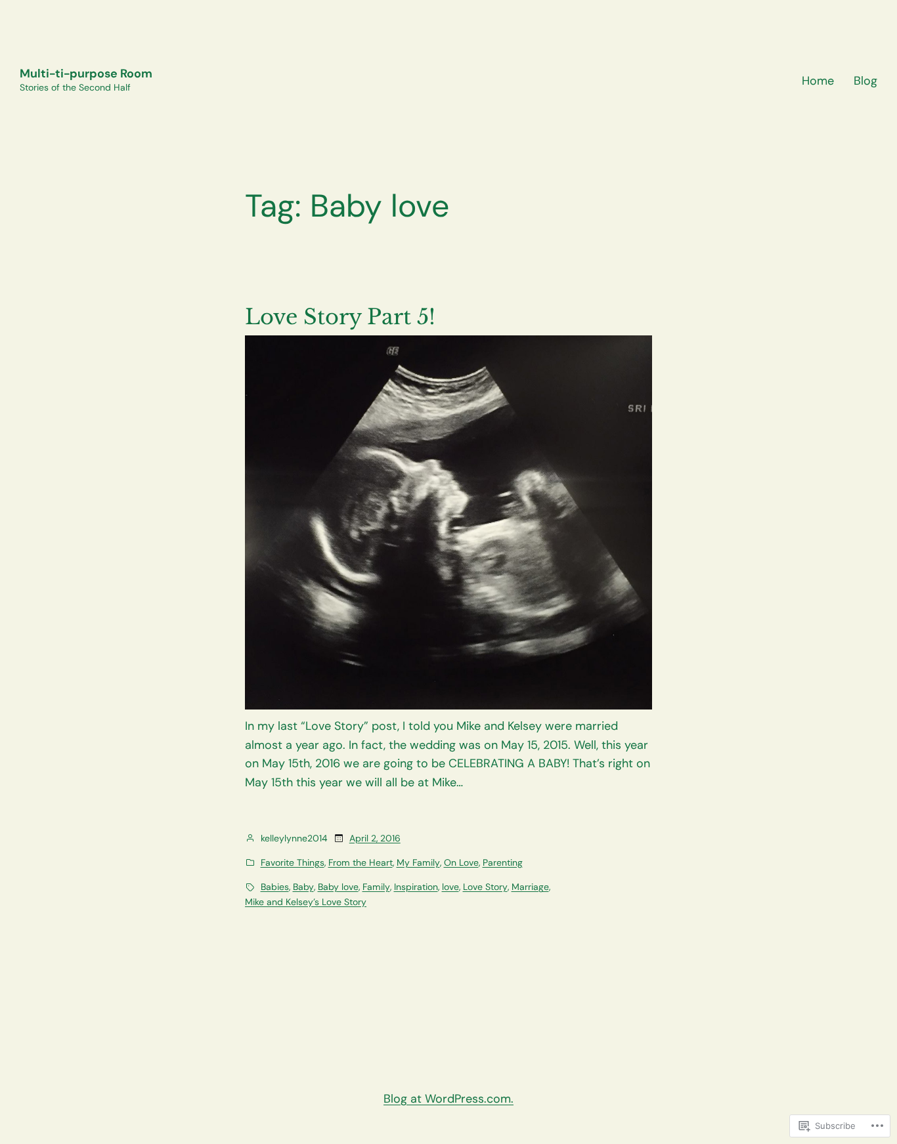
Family (376, 887)
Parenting (503, 862)
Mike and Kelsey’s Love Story (305, 902)
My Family (418, 862)
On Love (461, 862)
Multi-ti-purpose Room (86, 73)
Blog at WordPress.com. (448, 1099)
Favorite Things (292, 862)
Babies (275, 887)
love (450, 887)
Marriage (530, 887)
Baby (303, 887)
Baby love (338, 887)
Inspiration (416, 887)
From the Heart (360, 862)
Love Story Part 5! (340, 317)
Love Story (485, 887)
